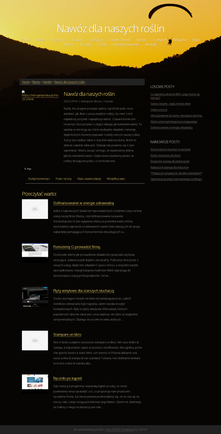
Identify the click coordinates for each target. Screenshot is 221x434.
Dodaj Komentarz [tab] (39, 178)
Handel (47, 82)
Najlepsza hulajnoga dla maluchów (170, 167)
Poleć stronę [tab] (64, 178)
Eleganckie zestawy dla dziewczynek (170, 161)
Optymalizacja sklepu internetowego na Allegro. (176, 178)
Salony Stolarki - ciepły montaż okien (171, 103)
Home (26, 82)
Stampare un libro (67, 334)
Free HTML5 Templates (119, 429)
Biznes (36, 82)
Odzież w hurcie (159, 109)
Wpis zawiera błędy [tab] (89, 178)
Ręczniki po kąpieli (67, 378)
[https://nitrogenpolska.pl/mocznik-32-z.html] (40, 96)
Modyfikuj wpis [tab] (116, 178)
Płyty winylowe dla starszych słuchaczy (83, 290)
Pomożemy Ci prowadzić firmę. (77, 246)
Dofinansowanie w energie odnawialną (83, 203)
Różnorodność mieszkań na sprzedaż (171, 149)
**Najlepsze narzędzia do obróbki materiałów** (176, 173)
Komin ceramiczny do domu (166, 155)
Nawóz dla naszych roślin (110, 28)
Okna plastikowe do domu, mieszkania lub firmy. (176, 115)
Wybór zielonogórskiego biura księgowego (174, 121)
